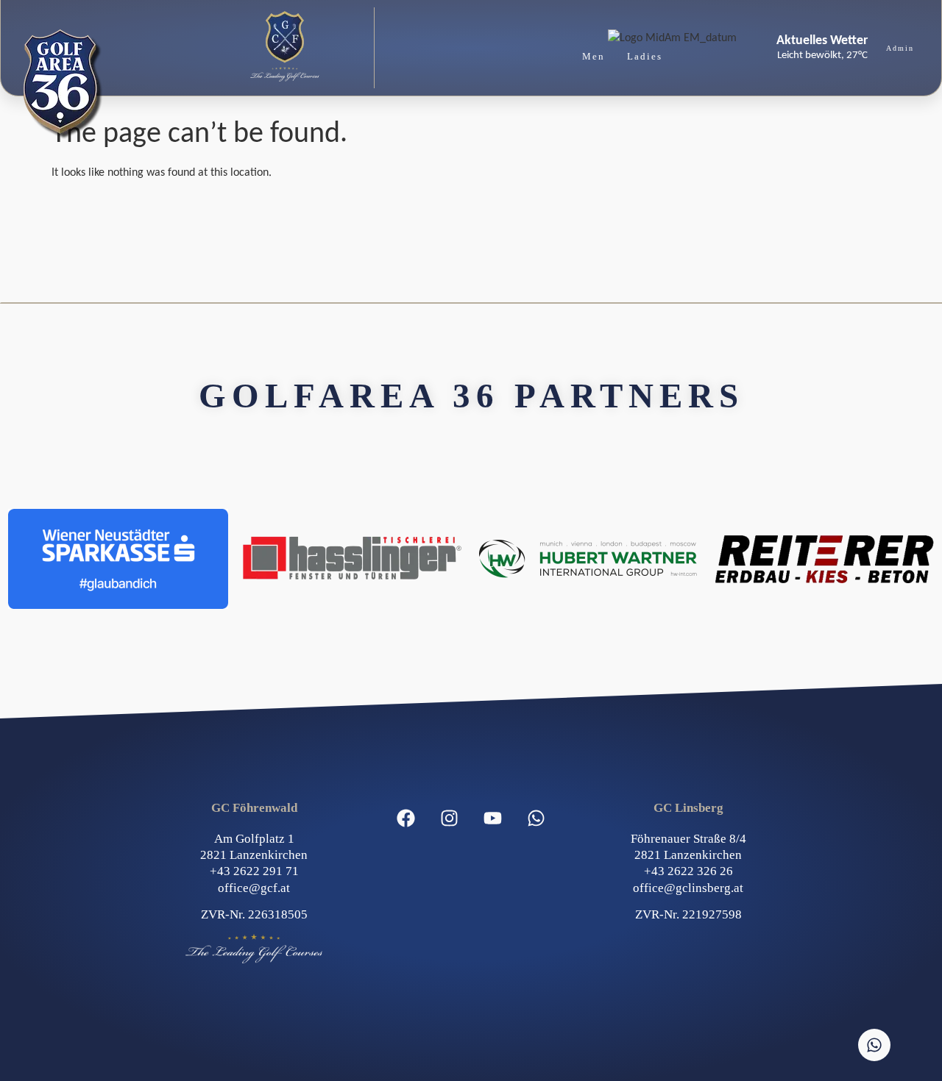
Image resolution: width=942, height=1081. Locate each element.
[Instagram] (449, 818)
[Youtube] (493, 818)
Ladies (644, 56)
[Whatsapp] (536, 818)
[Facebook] (406, 818)
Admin (900, 48)
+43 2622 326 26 (688, 871)
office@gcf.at (254, 888)
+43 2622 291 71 (254, 871)
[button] (285, 47)
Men (593, 56)
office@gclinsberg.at (688, 888)
